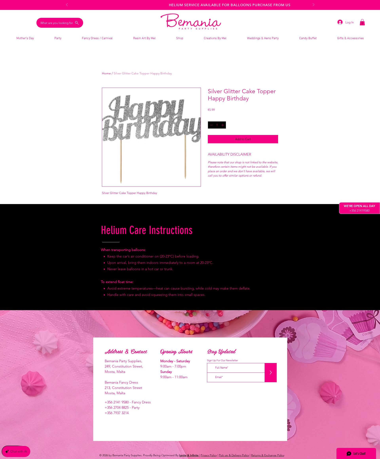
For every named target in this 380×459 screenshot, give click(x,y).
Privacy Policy (209, 455)
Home (106, 73)
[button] (362, 22)
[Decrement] (210, 125)
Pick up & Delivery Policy (234, 455)
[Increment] (222, 125)
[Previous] (67, 5)
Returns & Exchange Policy (267, 455)
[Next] (313, 5)
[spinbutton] (216, 125)
